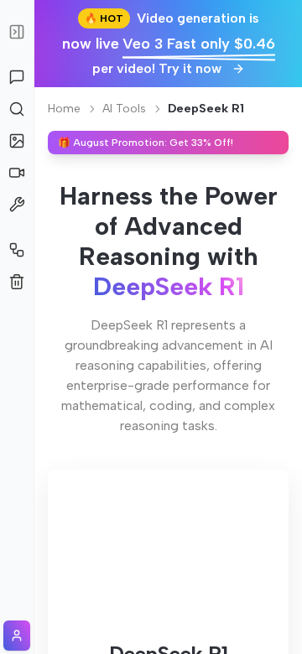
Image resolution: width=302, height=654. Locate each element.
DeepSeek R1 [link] (206, 108)
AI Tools (124, 108)
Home (64, 108)
